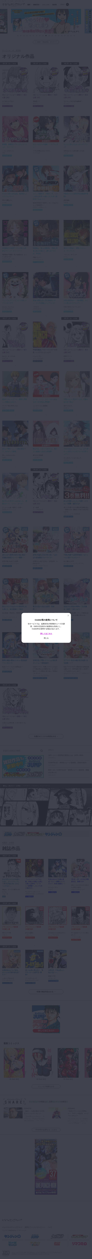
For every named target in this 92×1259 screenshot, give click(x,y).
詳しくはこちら (46, 634)
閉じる (46, 638)
